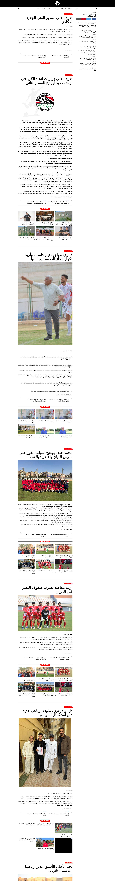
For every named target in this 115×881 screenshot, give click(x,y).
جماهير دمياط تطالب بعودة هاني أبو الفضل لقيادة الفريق (88, 58)
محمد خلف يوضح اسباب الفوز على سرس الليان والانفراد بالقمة (87, 36)
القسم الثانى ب (56, 196)
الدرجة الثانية (70, 8)
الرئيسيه (76, 8)
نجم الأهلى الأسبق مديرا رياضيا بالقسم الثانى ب (88, 53)
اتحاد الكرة (62, 196)
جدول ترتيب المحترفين (46, 8)
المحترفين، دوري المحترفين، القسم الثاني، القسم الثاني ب (86, 23)
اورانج (52, 196)
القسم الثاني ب (94, 12)
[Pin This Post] (83, 19)
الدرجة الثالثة (63, 8)
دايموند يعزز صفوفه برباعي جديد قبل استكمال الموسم (88, 47)
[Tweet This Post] (88, 19)
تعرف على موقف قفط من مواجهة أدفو (87, 69)
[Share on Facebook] (94, 19)
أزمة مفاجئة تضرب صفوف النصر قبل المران (88, 41)
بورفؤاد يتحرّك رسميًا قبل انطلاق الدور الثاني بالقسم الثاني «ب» (88, 64)
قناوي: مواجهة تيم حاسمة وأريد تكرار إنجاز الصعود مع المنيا (88, 31)
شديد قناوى (59, 394)
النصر (63, 529)
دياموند (62, 808)
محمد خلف (59, 529)
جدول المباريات (56, 8)
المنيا (63, 394)
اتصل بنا (39, 8)
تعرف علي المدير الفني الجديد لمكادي (89, 15)
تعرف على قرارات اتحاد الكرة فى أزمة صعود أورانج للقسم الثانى (87, 25)
